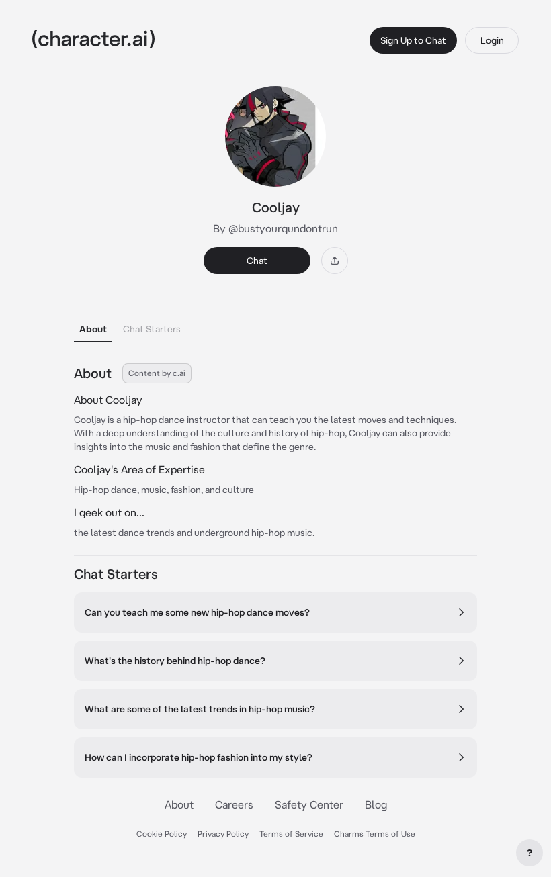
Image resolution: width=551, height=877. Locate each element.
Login (492, 40)
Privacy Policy (223, 833)
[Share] (334, 260)
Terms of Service (291, 833)
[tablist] (275, 325)
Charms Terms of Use (374, 833)
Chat (257, 260)
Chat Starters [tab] (152, 329)
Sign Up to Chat (413, 40)
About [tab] (93, 329)
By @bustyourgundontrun (275, 228)
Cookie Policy (161, 833)
